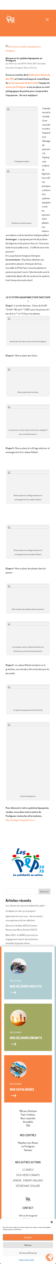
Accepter (28, 1237)
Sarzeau (28, 1150)
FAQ (28, 1125)
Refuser (28, 1245)
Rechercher (44, 891)
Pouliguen (19, 67)
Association (10, 67)
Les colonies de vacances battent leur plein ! (25, 905)
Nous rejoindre (28, 1118)
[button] (51, 1222)
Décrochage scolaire (28, 1185)
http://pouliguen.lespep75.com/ (20, 819)
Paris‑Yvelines (28, 1114)
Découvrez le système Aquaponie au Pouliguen (24, 59)
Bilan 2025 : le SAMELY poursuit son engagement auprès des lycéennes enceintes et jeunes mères (22, 939)
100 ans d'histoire (28, 1111)
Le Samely (28, 1169)
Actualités (41, 63)
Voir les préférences (28, 1253)
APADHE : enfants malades (28, 1180)
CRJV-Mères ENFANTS (28, 1175)
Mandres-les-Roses (28, 1142)
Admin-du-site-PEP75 (17, 63)
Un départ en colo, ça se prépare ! (21, 910)
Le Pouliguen (28, 1146)
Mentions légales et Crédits (26, 1260)
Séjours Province (30, 67)
